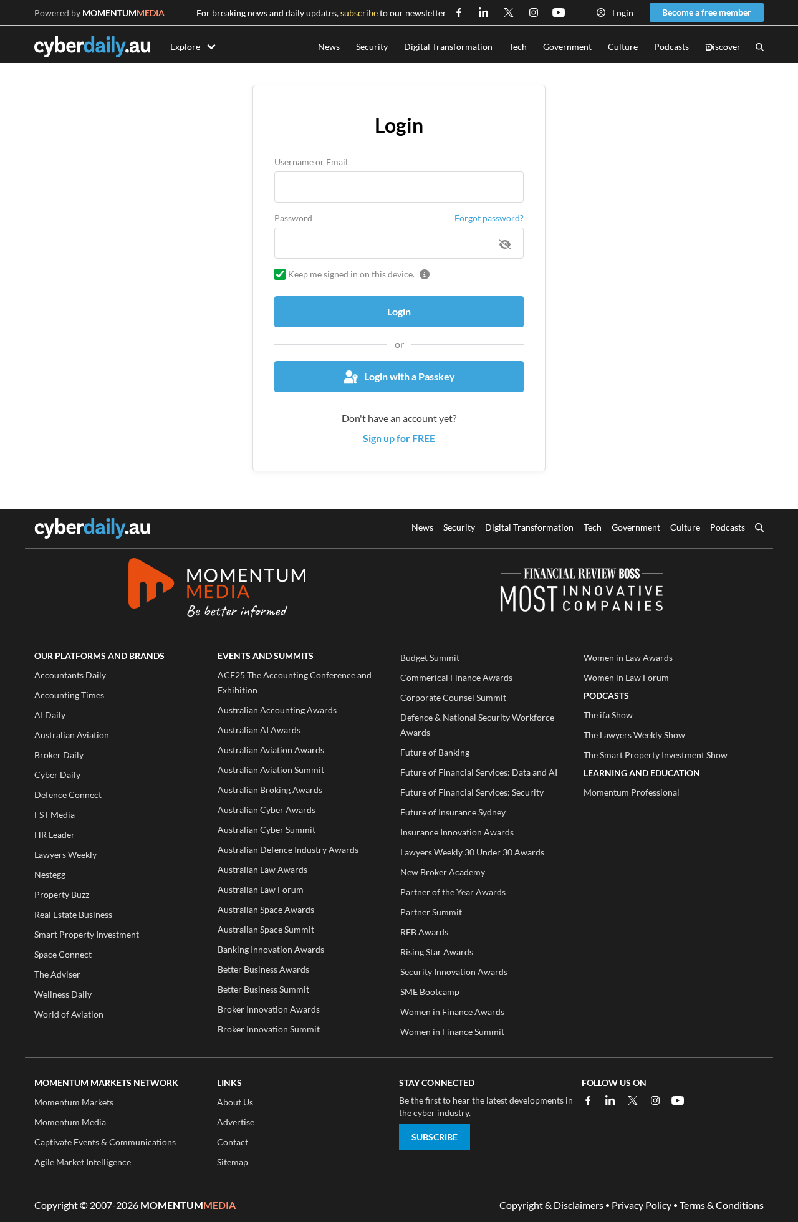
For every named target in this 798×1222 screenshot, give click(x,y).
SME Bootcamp (429, 991)
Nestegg (49, 874)
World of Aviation (68, 1014)
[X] (633, 1100)
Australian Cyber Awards (266, 809)
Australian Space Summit (266, 929)
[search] (759, 528)
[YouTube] (677, 1100)
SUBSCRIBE (434, 1137)
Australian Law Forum (261, 889)
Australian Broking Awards (270, 789)
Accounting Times (69, 695)
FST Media (54, 814)
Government (567, 46)
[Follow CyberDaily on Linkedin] (483, 12)
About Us (235, 1102)
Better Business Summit (263, 989)
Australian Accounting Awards (277, 710)
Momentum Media (70, 1122)
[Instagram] (655, 1100)
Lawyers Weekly (65, 854)
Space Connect (63, 954)
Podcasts (671, 46)
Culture (623, 46)
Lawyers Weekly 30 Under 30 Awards (472, 852)
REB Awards (424, 931)
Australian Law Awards (262, 869)
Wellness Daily (63, 994)
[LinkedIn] (610, 1100)
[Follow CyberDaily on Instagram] (533, 12)
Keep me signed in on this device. (351, 274)
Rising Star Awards (436, 951)
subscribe (359, 12)
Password (293, 218)
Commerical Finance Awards (456, 677)
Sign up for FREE (399, 438)
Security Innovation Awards (453, 971)
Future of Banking (434, 752)
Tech (518, 46)
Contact (232, 1142)
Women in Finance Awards (452, 1011)
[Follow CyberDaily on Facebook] (458, 12)
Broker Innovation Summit (269, 1029)
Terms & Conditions (722, 1205)
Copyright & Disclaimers (551, 1205)
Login (622, 12)
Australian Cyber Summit (266, 829)
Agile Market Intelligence (82, 1162)
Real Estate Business (73, 914)
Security (372, 46)
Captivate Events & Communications (105, 1142)
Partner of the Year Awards (453, 892)
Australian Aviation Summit (271, 769)
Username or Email (311, 161)
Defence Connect (68, 794)
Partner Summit (431, 912)
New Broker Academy (442, 872)
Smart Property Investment (86, 934)
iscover (723, 47)
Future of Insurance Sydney (453, 812)
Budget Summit (429, 657)
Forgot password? (489, 218)
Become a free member (706, 12)
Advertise (235, 1122)
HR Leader (54, 834)
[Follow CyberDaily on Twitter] (508, 12)
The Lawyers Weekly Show (634, 734)
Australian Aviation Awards (271, 749)
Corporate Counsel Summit (453, 697)
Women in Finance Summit (452, 1031)
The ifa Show (608, 715)
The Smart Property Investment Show (656, 754)
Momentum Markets (73, 1102)
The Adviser (57, 974)
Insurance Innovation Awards (457, 832)
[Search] (760, 47)
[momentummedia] (216, 590)
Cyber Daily (57, 774)
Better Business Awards (263, 969)
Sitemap (232, 1162)
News (329, 46)
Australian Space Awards (266, 909)
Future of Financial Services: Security (472, 792)
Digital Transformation (448, 46)
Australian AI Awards (259, 729)
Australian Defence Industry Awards (288, 849)
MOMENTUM (123, 12)
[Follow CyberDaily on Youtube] (558, 12)
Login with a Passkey (409, 376)
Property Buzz (61, 894)
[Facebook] (588, 1100)
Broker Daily (59, 754)
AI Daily (49, 715)
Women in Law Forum (626, 677)
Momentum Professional (632, 792)
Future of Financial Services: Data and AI (478, 772)
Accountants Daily (70, 675)
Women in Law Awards (628, 657)
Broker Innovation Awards (269, 1009)
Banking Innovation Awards (271, 949)
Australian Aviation (71, 734)
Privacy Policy (641, 1205)
